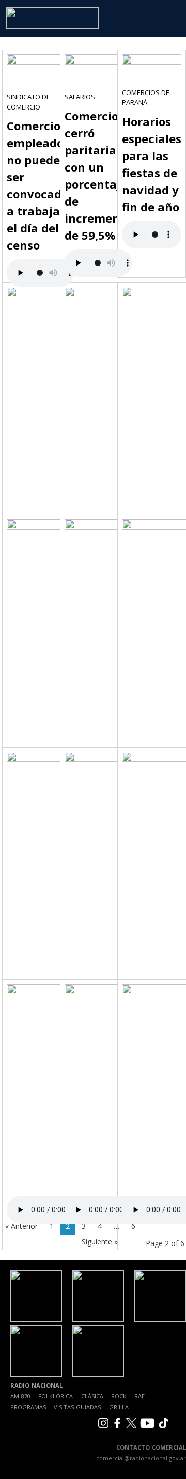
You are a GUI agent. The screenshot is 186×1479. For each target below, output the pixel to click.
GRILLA (119, 1407)
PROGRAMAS (28, 1407)
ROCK (119, 1396)
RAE (139, 1396)
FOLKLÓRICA (55, 1396)
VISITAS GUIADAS (77, 1407)
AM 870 (20, 1396)
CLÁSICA (92, 1396)
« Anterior (21, 1226)
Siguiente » (100, 1242)
